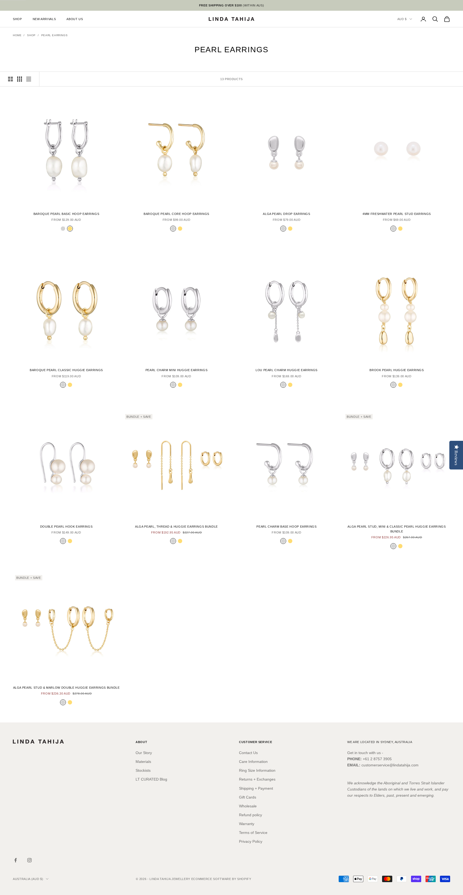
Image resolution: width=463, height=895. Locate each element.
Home (17, 35)
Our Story (144, 753)
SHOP (17, 19)
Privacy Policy (250, 841)
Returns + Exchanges (257, 779)
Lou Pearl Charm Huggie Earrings (287, 370)
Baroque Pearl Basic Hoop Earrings (66, 213)
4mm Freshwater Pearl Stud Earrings (397, 213)
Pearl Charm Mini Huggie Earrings (176, 370)
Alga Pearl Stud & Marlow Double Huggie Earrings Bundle (66, 687)
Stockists (143, 770)
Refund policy (250, 815)
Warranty (246, 824)
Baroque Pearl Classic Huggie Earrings (66, 370)
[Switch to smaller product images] (19, 79)
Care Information (253, 761)
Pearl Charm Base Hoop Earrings (286, 526)
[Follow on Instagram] (29, 860)
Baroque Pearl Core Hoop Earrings (176, 213)
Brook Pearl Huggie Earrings (396, 370)
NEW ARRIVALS (44, 19)
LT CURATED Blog (151, 779)
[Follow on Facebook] (15, 860)
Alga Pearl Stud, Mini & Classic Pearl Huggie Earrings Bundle (397, 529)
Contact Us (248, 753)
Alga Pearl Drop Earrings (286, 213)
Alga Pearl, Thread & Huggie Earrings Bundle (176, 526)
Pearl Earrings (54, 35)
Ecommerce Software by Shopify (221, 879)
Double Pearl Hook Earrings (66, 526)
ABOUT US (74, 19)
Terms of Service (253, 832)
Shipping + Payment (256, 788)
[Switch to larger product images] (10, 79)
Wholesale (248, 806)
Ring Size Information (257, 770)
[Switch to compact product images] (28, 79)
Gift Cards (247, 797)
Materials (143, 761)
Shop (31, 35)
